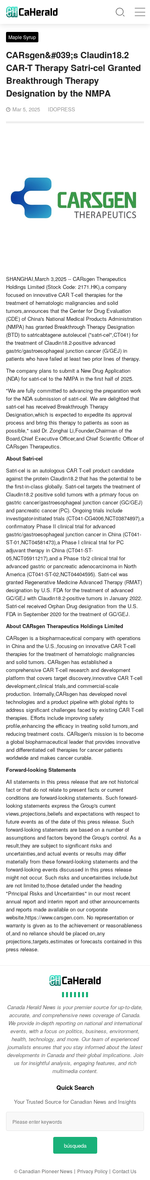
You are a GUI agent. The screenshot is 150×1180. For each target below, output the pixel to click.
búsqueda (75, 1145)
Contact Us (124, 1171)
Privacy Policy (92, 1171)
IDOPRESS (61, 109)
